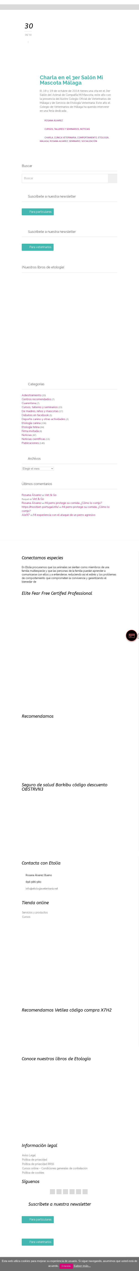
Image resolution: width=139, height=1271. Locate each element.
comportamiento (87, 137)
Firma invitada (30, 431)
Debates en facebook (35, 415)
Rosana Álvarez (54, 120)
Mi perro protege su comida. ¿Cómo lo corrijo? (73, 503)
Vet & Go (50, 495)
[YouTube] (78, 1191)
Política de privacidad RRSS (38, 1164)
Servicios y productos (35, 912)
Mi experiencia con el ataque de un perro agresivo (64, 515)
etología (103, 137)
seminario (74, 141)
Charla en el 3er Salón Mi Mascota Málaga (71, 80)
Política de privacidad (34, 1159)
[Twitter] (59, 1191)
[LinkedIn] (72, 1191)
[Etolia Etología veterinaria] (72, 2)
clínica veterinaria (65, 137)
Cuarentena (29, 403)
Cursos (26, 916)
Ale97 (26, 515)
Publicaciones (30, 443)
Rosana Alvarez (59, 141)
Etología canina (31, 423)
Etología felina (30, 427)
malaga (44, 141)
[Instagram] (85, 1191)
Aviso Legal (29, 1155)
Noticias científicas (33, 439)
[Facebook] (52, 1191)
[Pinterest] (65, 1191)
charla (49, 137)
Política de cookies (33, 1172)
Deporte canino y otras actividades (43, 419)
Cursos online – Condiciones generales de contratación (54, 1168)
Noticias (85, 129)
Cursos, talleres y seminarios (62, 129)
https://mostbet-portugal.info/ (40, 507)
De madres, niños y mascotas (40, 411)
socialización (89, 141)
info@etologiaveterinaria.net (40, 888)
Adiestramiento (31, 395)
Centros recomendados (36, 399)
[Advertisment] (69, 323)
